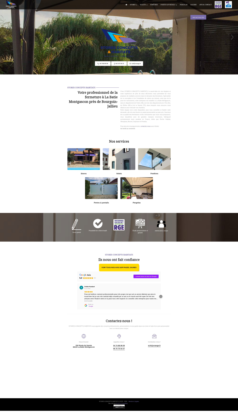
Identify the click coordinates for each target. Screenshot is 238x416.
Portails (93, 179)
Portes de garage (109, 179)
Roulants (110, 172)
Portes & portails (168, 5)
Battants (127, 172)
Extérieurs (92, 172)
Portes (101, 191)
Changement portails (109, 201)
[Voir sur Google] (81, 287)
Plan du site (119, 415)
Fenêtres (154, 5)
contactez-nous (145, 126)
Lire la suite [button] (88, 301)
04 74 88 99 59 (103, 63)
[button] (77, 296)
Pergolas (184, 5)
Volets (143, 5)
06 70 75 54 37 (119, 63)
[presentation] (6, 37)
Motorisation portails (93, 201)
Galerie (193, 5)
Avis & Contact (205, 5)
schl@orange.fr (136, 63)
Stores (133, 5)
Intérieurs (75, 172)
